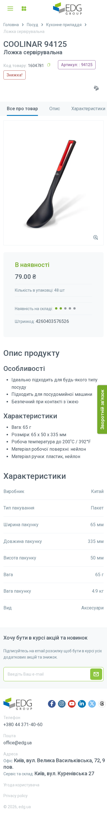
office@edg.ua (17, 742)
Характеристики (88, 108)
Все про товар (22, 108)
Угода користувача (21, 785)
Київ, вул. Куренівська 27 (64, 773)
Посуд (32, 24)
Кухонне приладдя (64, 24)
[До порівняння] (96, 88)
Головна (11, 24)
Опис (54, 108)
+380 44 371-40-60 (23, 724)
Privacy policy (15, 795)
